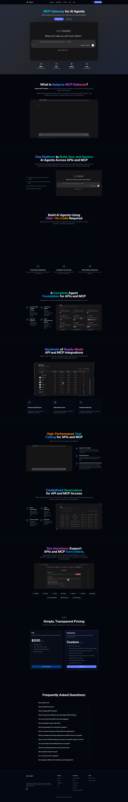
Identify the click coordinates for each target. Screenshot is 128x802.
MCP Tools (75, 785)
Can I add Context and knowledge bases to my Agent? (54, 743)
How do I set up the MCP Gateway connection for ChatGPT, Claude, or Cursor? (61, 739)
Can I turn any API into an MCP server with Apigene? (53, 719)
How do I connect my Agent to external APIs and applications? (56, 731)
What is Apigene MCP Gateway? (47, 711)
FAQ (70, 2)
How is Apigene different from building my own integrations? (55, 760)
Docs (74, 2)
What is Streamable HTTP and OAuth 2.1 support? (52, 727)
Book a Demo (98, 2)
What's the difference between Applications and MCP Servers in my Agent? (60, 735)
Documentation (76, 778)
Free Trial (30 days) (46, 666)
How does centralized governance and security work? (54, 747)
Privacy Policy (91, 778)
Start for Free (59, 19)
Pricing (65, 2)
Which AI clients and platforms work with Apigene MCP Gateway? (57, 715)
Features (52, 2)
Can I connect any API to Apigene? (48, 756)
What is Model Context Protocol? (48, 751)
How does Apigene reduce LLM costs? (49, 723)
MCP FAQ (75, 787)
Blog (74, 780)
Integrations (58, 2)
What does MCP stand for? (46, 707)
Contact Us (81, 666)
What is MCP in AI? (43, 703)
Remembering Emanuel (78, 790)
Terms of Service (92, 780)
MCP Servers (75, 783)
